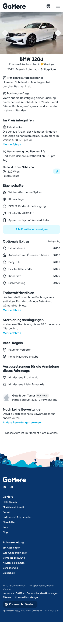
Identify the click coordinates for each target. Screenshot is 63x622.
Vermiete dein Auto (14, 557)
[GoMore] (14, 6)
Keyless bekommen (13, 562)
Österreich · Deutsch (22, 604)
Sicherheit (9, 572)
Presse (6, 512)
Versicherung (10, 567)
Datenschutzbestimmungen (42, 593)
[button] (31, 171)
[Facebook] (5, 487)
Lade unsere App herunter (17, 517)
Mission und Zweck (13, 507)
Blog (5, 532)
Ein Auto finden (11, 547)
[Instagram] (11, 487)
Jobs (5, 527)
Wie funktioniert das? (15, 552)
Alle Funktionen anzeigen (32, 229)
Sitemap (7, 597)
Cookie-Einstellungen (27, 597)
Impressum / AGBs (13, 593)
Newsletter (9, 522)
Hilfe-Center (10, 502)
